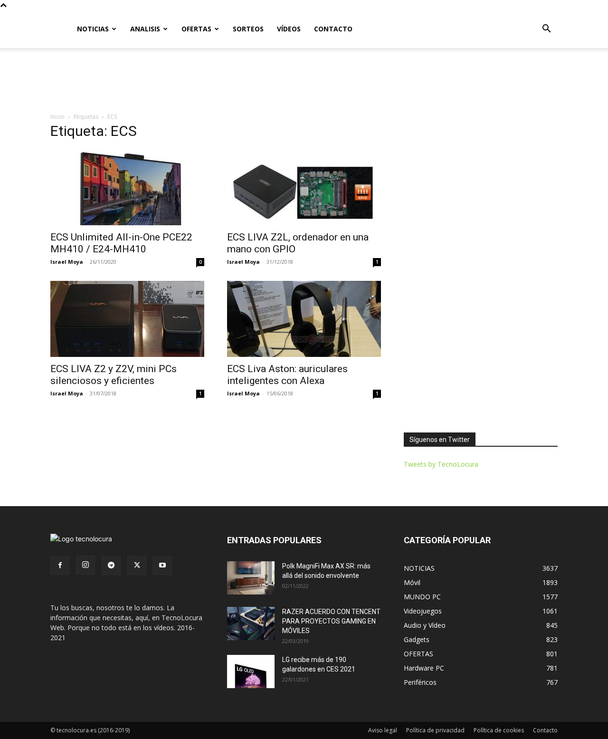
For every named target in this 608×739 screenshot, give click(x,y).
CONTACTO (333, 28)
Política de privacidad (435, 730)
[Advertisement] (304, 80)
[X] (136, 565)
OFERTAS (196, 28)
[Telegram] (111, 565)
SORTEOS (248, 28)
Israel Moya (66, 261)
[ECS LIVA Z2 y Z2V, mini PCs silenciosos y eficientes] (127, 319)
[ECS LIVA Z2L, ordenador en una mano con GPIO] (304, 187)
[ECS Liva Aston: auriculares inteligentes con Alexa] (304, 319)
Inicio (57, 117)
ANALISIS (145, 28)
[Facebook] (59, 565)
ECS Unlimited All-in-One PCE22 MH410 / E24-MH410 (121, 243)
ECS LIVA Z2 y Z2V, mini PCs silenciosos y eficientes (113, 374)
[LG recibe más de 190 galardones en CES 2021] (251, 671)
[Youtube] (162, 565)
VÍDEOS (289, 28)
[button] (546, 29)
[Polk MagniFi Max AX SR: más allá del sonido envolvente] (251, 578)
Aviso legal (382, 730)
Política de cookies (499, 730)
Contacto (545, 730)
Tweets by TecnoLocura (441, 464)
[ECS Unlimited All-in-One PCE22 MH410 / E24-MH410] (127, 187)
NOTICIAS (93, 28)
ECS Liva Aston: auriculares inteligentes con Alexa (287, 374)
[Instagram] (85, 565)
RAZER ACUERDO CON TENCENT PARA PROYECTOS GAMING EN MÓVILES (331, 621)
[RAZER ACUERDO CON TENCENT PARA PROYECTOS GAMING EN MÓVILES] (251, 623)
